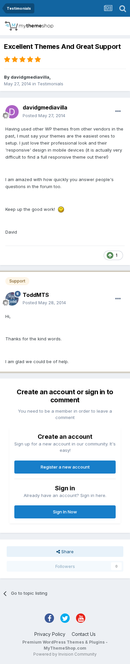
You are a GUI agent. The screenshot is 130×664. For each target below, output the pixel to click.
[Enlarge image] (61, 209)
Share (67, 551)
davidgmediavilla (30, 77)
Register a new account (65, 467)
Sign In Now (65, 511)
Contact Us (84, 634)
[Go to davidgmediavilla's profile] (12, 111)
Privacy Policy (49, 634)
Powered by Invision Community (65, 654)
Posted (44, 115)
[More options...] (118, 111)
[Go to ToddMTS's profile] (12, 299)
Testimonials (50, 83)
